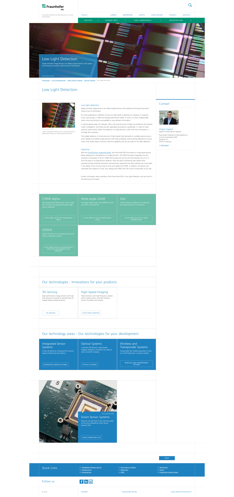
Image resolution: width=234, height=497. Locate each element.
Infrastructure (176, 20)
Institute (88, 20)
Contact (172, 15)
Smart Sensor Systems (75, 80)
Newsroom (127, 15)
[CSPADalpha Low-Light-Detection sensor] (58, 115)
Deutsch (186, 15)
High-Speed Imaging (91, 313)
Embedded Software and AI (91, 467)
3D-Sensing (50, 313)
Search (190, 5)
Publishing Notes (129, 492)
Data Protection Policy (181, 492)
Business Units (111, 20)
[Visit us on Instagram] (91, 482)
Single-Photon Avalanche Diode (99, 153)
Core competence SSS (91, 437)
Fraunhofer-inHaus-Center (169, 472)
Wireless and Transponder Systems (136, 363)
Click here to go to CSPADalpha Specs (58, 219)
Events (142, 15)
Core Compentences (142, 20)
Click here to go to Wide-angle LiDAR (97, 219)
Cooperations (86, 472)
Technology (164, 467)
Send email (165, 145)
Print (167, 458)
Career (113, 15)
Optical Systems (89, 80)
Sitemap (84, 492)
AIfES (122, 472)
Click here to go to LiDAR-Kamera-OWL (136, 219)
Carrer (162, 470)
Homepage (46, 80)
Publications (157, 15)
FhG (84, 15)
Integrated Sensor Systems (55, 364)
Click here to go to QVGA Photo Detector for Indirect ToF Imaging (58, 249)
